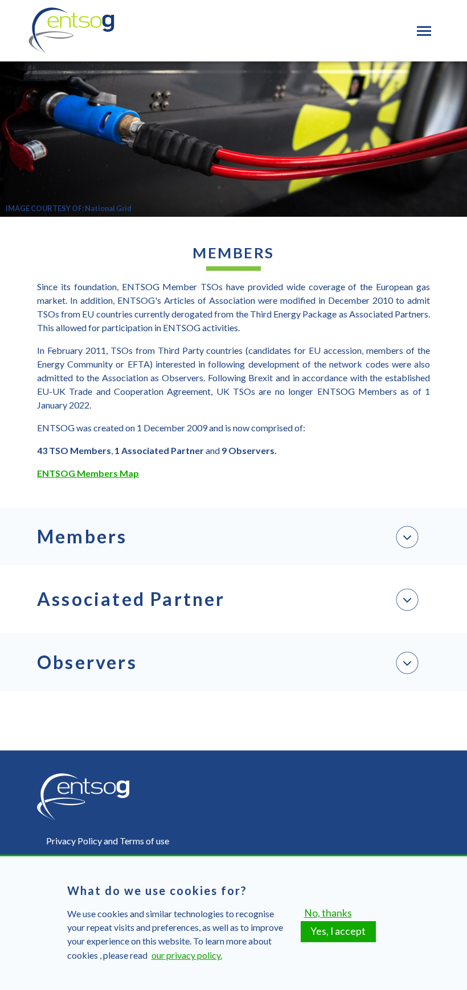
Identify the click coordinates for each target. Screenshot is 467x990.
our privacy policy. (186, 955)
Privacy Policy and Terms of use (107, 840)
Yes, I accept (338, 931)
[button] (233, 537)
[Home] (71, 31)
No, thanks (328, 913)
